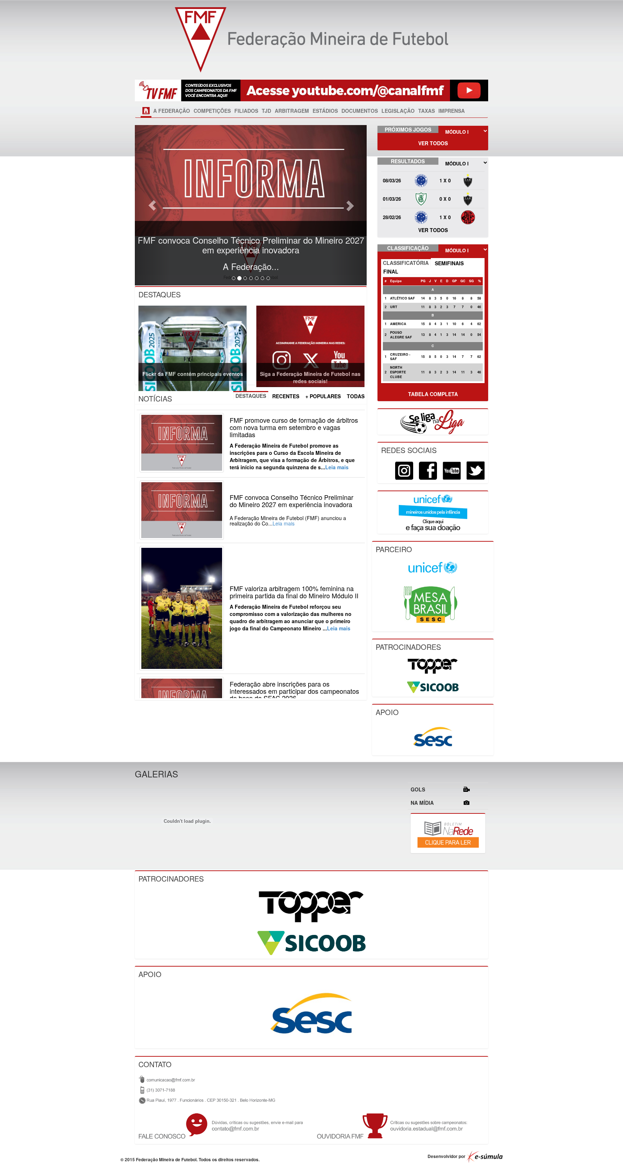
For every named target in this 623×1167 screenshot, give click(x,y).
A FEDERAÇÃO (171, 110)
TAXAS (426, 110)
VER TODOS (433, 143)
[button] (152, 205)
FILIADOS (246, 110)
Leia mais (337, 467)
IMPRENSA (451, 110)
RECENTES (285, 396)
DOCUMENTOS (359, 110)
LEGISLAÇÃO (398, 110)
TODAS (355, 396)
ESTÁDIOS (325, 110)
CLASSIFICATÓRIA (406, 262)
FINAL (390, 271)
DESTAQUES (250, 395)
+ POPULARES (323, 396)
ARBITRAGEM (292, 110)
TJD (266, 110)
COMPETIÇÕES (212, 110)
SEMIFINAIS (449, 263)
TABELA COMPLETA (433, 394)
